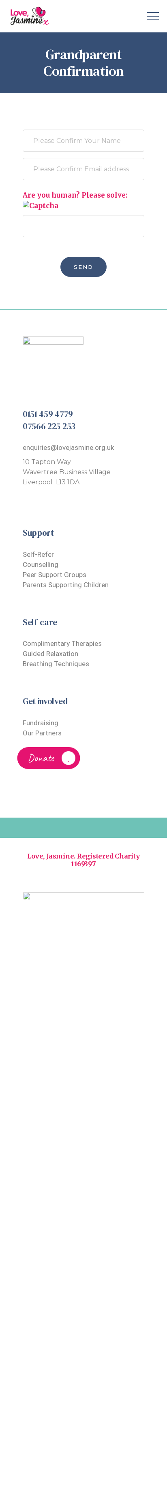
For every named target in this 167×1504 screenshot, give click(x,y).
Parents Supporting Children (66, 585)
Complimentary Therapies (62, 643)
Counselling (40, 564)
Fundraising (40, 723)
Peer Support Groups (54, 575)
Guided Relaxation (50, 654)
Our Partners (42, 733)
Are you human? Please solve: (75, 195)
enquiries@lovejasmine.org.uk (68, 447)
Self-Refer (38, 554)
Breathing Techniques (56, 664)
